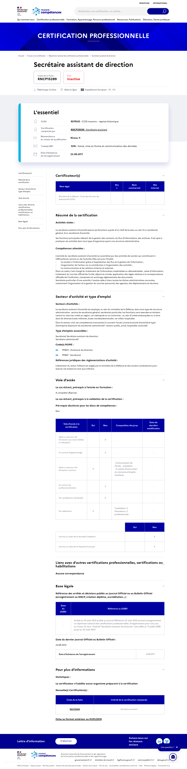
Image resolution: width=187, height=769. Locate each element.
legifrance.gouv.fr (125, 760)
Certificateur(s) (68, 175)
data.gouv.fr (162, 760)
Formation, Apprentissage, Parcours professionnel (91, 19)
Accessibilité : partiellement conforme (123, 766)
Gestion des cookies (90, 766)
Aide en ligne (70, 89)
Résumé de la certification (76, 215)
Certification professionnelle (50, 19)
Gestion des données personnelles (68, 766)
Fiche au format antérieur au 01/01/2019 (79, 719)
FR (110, 89)
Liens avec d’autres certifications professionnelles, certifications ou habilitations (109, 564)
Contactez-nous (164, 766)
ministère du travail (103, 760)
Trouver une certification (36, 56)
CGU (140, 766)
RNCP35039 (75, 709)
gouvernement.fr (82, 760)
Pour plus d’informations (75, 669)
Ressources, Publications (129, 19)
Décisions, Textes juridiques (156, 19)
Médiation (144, 3)
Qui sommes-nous (25, 19)
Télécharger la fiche (46, 89)
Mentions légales (150, 766)
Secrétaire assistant (89, 129)
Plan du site (103, 766)
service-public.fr (145, 760)
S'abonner (66, 741)
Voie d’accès (65, 380)
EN (113, 89)
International (160, 3)
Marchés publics (48, 766)
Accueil (21, 56)
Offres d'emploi (23, 766)
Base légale (64, 586)
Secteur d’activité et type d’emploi (83, 296)
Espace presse (36, 766)
